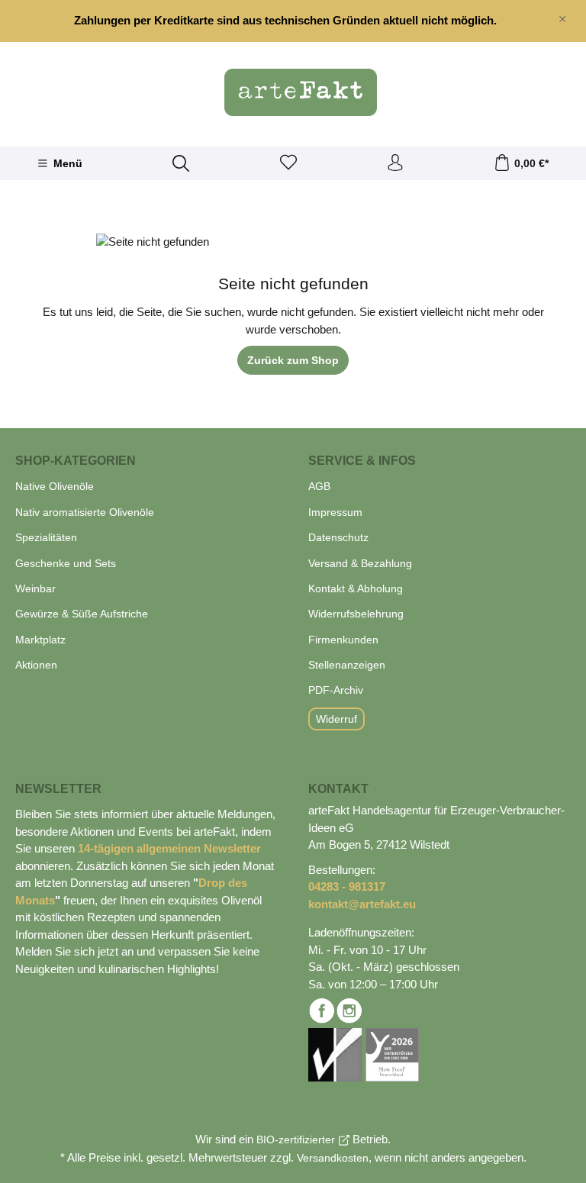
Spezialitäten (46, 537)
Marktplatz (40, 639)
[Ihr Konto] (395, 163)
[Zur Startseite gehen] (293, 92)
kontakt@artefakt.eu (362, 904)
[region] (293, 21)
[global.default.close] (562, 16)
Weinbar (35, 588)
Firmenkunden (343, 639)
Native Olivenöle (54, 486)
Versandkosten (333, 1158)
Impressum (335, 512)
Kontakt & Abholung (355, 588)
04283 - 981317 (346, 886)
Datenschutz (338, 537)
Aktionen (36, 665)
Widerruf (336, 719)
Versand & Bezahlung (360, 563)
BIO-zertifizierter (295, 1139)
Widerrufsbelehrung (356, 614)
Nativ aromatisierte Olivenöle (84, 512)
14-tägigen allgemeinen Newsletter (169, 848)
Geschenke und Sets (65, 563)
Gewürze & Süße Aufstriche (81, 614)
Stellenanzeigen (346, 665)
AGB (319, 486)
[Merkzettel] (288, 163)
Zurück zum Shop (293, 360)
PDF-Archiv (335, 690)
